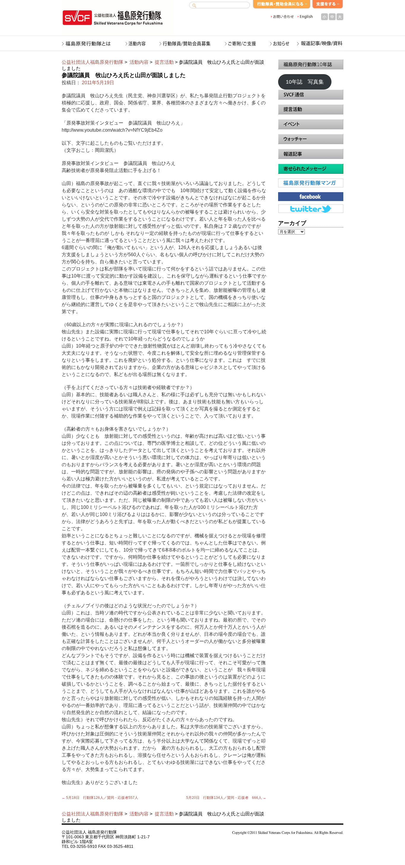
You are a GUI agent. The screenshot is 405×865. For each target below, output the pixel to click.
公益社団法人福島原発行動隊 (92, 62)
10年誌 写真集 (305, 82)
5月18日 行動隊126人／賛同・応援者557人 (100, 798)
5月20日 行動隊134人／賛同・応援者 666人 (226, 798)
